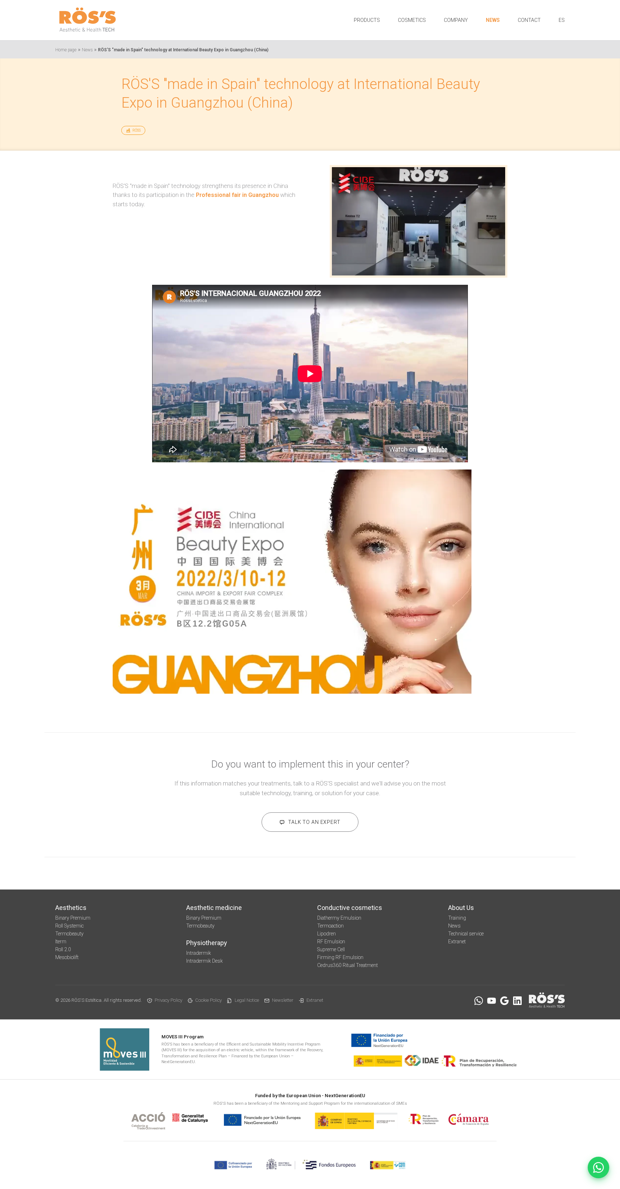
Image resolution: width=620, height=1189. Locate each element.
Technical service (466, 933)
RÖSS (136, 130)
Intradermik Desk (204, 961)
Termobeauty (69, 933)
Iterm (60, 941)
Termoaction (330, 926)
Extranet (457, 941)
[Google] (504, 1000)
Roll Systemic (69, 926)
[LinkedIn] (517, 1000)
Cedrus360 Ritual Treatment (347, 965)
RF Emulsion (331, 941)
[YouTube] (491, 1000)
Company (456, 20)
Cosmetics (412, 20)
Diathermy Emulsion (339, 918)
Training (457, 918)
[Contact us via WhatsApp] (598, 1167)
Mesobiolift (67, 957)
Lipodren (326, 933)
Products (367, 20)
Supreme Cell (331, 949)
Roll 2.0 (63, 949)
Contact (529, 20)
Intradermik (198, 953)
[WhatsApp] (478, 1000)
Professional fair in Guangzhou (237, 195)
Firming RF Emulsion (340, 957)
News (493, 20)
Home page (65, 49)
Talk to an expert (314, 822)
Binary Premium (72, 918)
